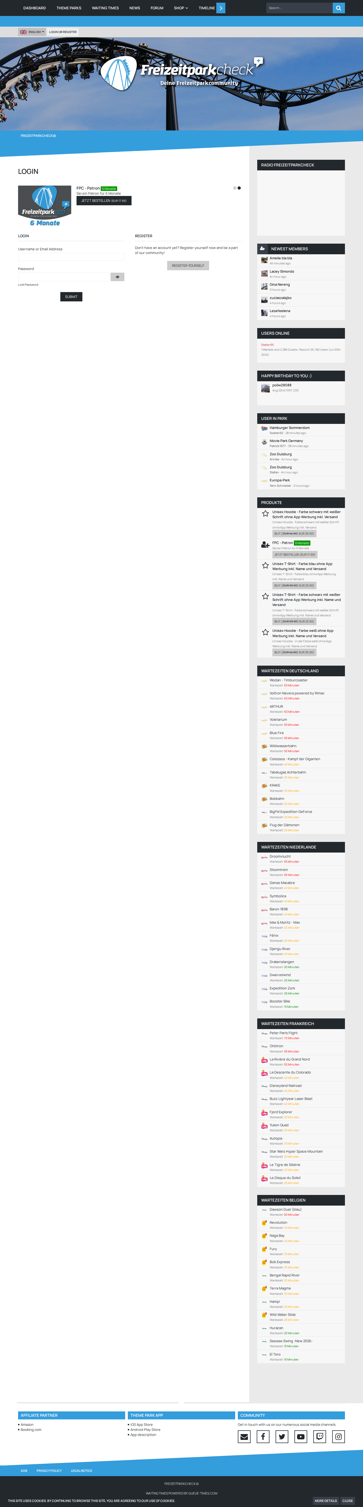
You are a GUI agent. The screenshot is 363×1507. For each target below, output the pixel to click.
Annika (274, 459)
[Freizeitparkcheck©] (181, 73)
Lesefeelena (280, 310)
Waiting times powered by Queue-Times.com (181, 1493)
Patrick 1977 (278, 446)
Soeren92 (276, 433)
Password (26, 268)
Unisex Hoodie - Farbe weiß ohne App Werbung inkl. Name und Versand (303, 633)
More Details (326, 1500)
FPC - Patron (88, 188)
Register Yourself (188, 265)
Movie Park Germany (286, 440)
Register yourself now (198, 247)
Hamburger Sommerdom (290, 427)
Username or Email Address (40, 249)
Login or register (63, 32)
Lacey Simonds (282, 271)
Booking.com (31, 1429)
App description (143, 1434)
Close (348, 1500)
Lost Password (28, 284)
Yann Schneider (280, 486)
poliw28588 (282, 385)
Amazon (27, 1424)
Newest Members (289, 249)
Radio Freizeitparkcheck (287, 165)
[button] (299, 8)
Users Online (275, 333)
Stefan (274, 472)
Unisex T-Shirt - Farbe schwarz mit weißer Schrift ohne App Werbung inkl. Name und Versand (306, 599)
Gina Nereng (280, 284)
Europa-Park (280, 480)
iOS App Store (141, 1424)
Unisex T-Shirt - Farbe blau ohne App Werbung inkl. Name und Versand (302, 566)
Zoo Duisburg (281, 454)
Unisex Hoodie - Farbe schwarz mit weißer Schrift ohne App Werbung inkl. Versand (306, 514)
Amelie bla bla (281, 258)
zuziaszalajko (281, 297)
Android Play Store (145, 1429)
